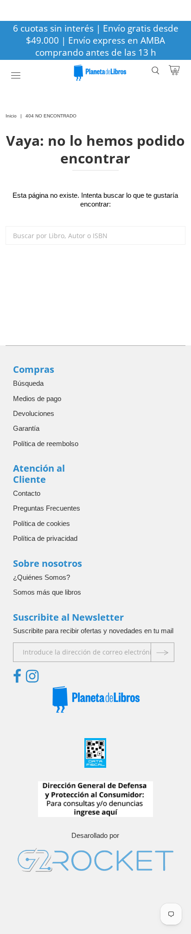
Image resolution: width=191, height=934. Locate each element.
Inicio (11, 115)
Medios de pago (37, 398)
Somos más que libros (47, 592)
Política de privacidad (45, 538)
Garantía (26, 428)
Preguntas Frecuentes (46, 508)
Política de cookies (41, 523)
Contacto (26, 493)
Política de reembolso (45, 444)
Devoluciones (33, 413)
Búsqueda (28, 383)
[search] (95, 235)
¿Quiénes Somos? (41, 577)
